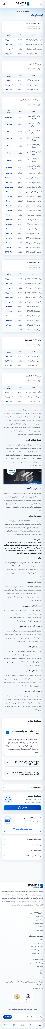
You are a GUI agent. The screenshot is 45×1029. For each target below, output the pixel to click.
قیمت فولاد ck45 (37, 950)
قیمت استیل (39, 916)
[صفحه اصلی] (22, 1025)
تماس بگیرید (9, 40)
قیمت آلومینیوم (38, 923)
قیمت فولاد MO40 (37, 953)
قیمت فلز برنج (39, 920)
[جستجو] (4, 4)
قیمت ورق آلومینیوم (37, 946)
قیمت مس (40, 930)
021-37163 (36, 989)
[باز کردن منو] (41, 4)
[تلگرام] (13, 1025)
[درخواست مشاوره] (40, 1025)
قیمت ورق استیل (38, 943)
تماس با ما (40, 966)
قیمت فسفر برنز (38, 926)
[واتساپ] (5, 1025)
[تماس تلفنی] (31, 1025)
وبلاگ (41, 973)
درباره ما (40, 970)
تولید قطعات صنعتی (36, 963)
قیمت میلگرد (39, 939)
